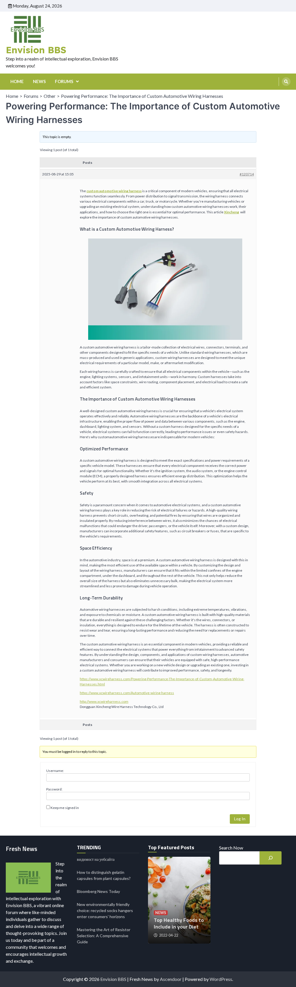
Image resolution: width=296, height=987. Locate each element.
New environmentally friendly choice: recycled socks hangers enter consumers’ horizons (105, 910)
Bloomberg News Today (98, 891)
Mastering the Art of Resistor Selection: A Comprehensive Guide (103, 935)
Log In (239, 818)
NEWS (39, 81)
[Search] (286, 81)
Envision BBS (36, 50)
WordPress (221, 979)
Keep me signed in (65, 808)
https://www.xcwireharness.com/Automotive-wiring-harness (127, 693)
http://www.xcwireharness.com (104, 701)
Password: (54, 789)
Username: (55, 770)
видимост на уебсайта (95, 859)
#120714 (247, 174)
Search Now (231, 847)
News (160, 913)
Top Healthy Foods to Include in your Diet (179, 923)
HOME (17, 81)
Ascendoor (171, 979)
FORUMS (64, 81)
